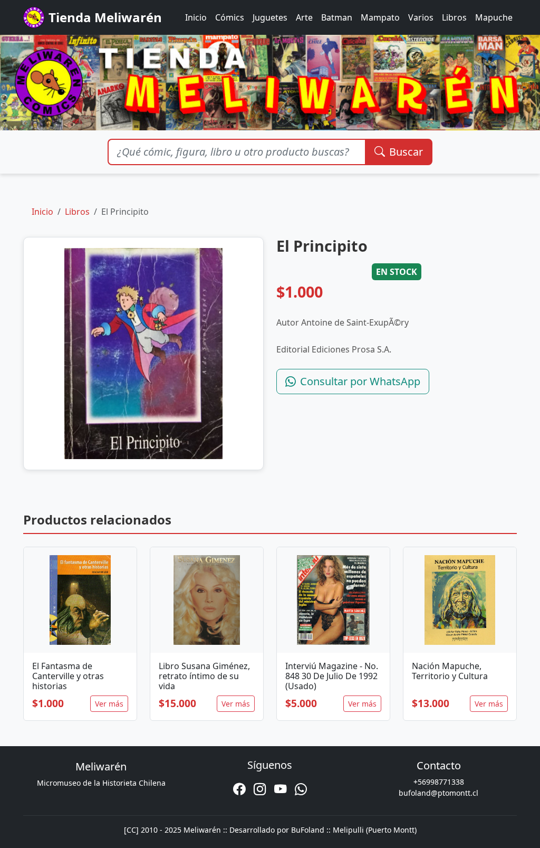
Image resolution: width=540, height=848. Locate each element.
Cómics (229, 17)
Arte (304, 17)
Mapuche (494, 17)
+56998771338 (438, 782)
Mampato (380, 17)
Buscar (406, 152)
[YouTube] (280, 789)
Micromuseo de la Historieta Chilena (101, 783)
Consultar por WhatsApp (360, 381)
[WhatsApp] (301, 789)
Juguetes (270, 17)
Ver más (109, 704)
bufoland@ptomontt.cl (438, 793)
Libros (454, 17)
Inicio (196, 17)
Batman (336, 17)
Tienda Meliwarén (105, 17)
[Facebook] (239, 789)
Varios (420, 17)
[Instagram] (260, 789)
